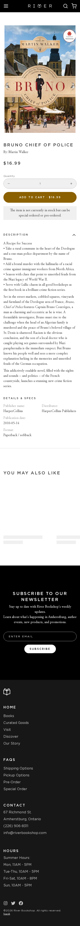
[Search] (65, 6)
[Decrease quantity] (9, 183)
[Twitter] (13, 903)
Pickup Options (16, 775)
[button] (40, 197)
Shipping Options (18, 768)
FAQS (9, 760)
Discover (10, 736)
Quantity (9, 176)
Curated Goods (16, 723)
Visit (7, 730)
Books (8, 716)
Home (9, 707)
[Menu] (7, 6)
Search (6, 914)
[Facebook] (21, 903)
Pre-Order (12, 782)
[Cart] (74, 6)
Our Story (11, 743)
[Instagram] (5, 903)
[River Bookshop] (40, 6)
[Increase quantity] (71, 183)
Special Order (15, 789)
